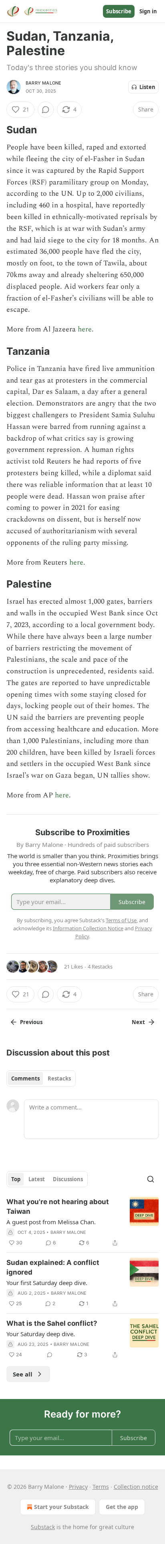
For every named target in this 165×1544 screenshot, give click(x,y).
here (85, 329)
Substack (43, 1527)
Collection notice (136, 1486)
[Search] (151, 1179)
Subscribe (118, 11)
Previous (31, 1022)
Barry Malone (43, 83)
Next (138, 1022)
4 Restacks (100, 966)
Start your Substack (61, 1507)
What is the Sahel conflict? (51, 1323)
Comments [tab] (25, 1078)
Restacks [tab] (59, 1078)
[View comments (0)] (46, 109)
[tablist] (41, 1078)
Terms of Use (121, 920)
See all (22, 1374)
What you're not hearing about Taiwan (57, 1206)
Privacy (78, 1486)
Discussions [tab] (68, 1179)
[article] (82, 1222)
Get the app (122, 1507)
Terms (101, 1486)
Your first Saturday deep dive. (46, 1283)
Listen (147, 87)
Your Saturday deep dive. (40, 1334)
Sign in (148, 11)
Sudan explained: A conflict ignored (52, 1267)
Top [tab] (15, 1179)
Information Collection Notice (88, 928)
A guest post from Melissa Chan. (51, 1222)
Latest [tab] (36, 1179)
